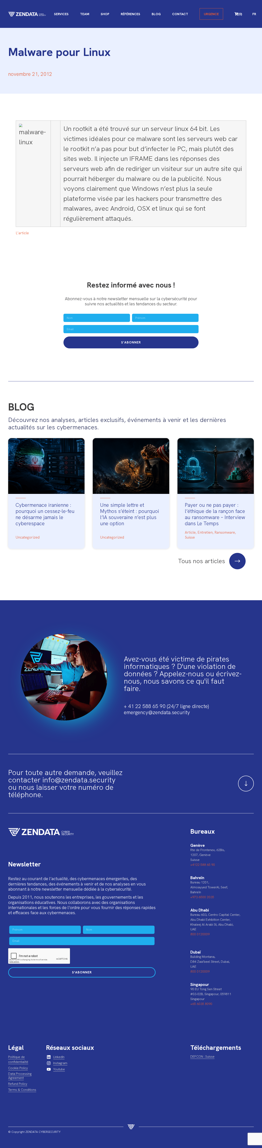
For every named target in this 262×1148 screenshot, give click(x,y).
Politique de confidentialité (18, 1059)
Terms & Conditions (22, 1090)
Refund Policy (17, 1084)
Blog (156, 14)
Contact (180, 14)
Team (84, 14)
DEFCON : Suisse (202, 1056)
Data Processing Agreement (20, 1076)
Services (61, 14)
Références (130, 14)
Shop (105, 14)
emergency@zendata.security (157, 712)
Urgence (211, 14)
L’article (22, 233)
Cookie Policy (18, 1068)
